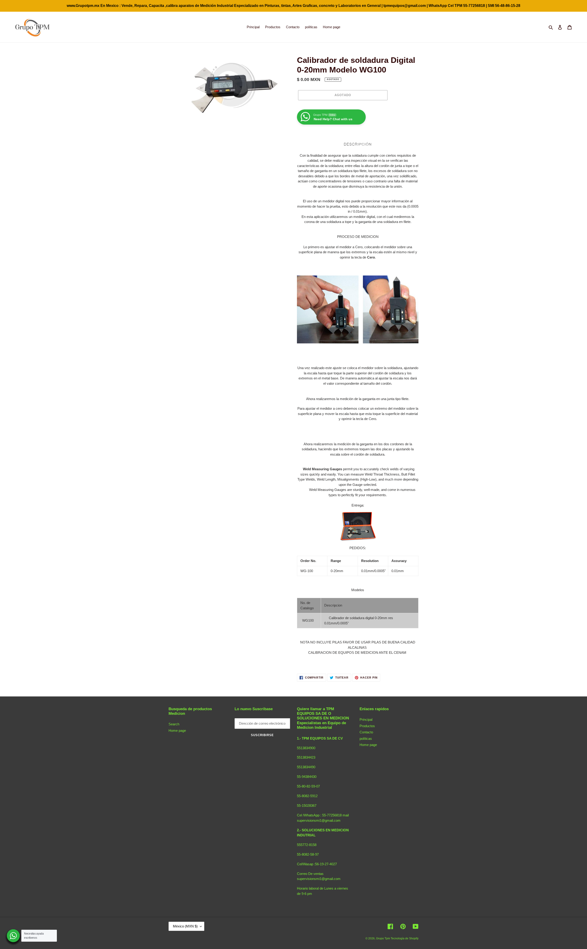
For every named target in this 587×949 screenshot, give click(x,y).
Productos (367, 726)
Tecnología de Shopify (404, 938)
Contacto (366, 732)
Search (174, 724)
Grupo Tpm (383, 938)
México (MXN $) (185, 926)
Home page (177, 730)
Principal (366, 719)
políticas (366, 738)
